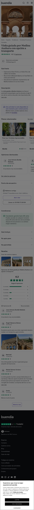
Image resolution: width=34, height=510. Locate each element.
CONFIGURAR (17, 508)
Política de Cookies (18, 492)
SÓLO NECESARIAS (17, 504)
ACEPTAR (17, 499)
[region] (17, 495)
